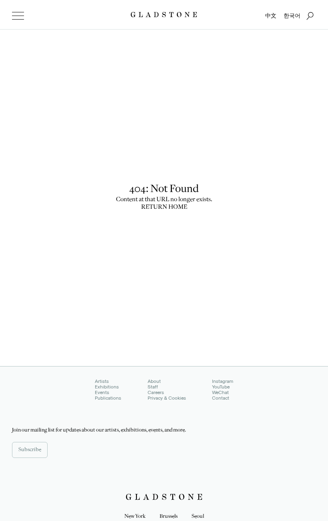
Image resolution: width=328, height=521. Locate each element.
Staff (153, 387)
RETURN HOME (164, 207)
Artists (102, 381)
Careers (156, 392)
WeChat (220, 392)
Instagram (222, 381)
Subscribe (29, 450)
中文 (270, 15)
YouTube (221, 387)
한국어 (292, 15)
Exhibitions (107, 387)
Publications (108, 398)
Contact (220, 398)
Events (102, 392)
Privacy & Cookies (167, 398)
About (154, 381)
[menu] (18, 16)
